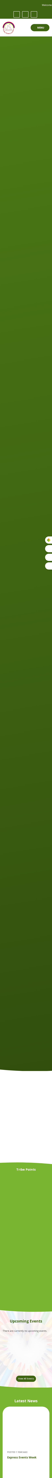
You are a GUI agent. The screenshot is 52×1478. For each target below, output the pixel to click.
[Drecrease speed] (25, 14)
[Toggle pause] (16, 14)
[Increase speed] (34, 14)
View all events (26, 1378)
